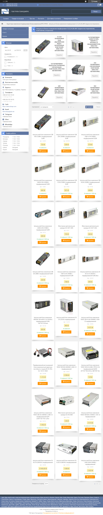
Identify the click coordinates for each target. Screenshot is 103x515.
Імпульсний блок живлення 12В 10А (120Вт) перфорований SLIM (43, 136)
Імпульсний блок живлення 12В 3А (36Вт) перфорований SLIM (43, 272)
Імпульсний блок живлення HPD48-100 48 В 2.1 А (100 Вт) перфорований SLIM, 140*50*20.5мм (43, 320)
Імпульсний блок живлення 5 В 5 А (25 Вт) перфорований (67, 318)
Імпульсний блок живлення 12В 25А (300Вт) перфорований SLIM (66, 136)
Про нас (32, 18)
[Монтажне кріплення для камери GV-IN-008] (66, 400)
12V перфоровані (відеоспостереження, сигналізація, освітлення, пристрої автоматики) (57, 67)
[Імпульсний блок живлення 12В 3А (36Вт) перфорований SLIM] (43, 259)
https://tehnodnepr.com (9, 106)
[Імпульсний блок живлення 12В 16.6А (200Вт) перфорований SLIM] (90, 168)
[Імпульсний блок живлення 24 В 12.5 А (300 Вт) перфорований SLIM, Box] (90, 259)
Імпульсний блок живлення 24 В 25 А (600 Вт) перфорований (43, 461)
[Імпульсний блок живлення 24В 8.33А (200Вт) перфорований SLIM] (43, 168)
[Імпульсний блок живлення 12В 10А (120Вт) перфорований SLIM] (43, 122)
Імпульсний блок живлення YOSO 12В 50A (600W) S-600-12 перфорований (66, 367)
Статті (4, 32)
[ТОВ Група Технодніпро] (5, 11)
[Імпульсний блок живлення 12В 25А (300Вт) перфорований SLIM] (66, 122)
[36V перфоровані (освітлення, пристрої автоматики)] (78, 92)
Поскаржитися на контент (50, 513)
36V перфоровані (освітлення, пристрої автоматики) (95, 89)
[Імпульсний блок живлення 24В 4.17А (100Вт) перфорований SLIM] (90, 122)
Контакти (41, 18)
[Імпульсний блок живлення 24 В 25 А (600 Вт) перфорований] (43, 448)
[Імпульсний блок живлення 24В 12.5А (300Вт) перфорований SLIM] (66, 259)
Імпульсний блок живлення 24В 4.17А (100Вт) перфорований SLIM (90, 136)
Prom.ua (61, 509)
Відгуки (5, 36)
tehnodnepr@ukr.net (8, 111)
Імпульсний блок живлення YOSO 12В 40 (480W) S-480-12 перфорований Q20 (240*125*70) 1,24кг (43, 415)
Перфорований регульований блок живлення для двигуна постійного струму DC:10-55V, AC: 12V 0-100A (43, 368)
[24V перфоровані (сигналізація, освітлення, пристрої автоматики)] (78, 70)
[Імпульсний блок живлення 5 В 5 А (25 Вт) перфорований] (66, 305)
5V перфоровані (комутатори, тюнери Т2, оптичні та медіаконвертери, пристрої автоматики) (93, 42)
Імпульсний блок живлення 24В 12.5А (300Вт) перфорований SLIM (66, 273)
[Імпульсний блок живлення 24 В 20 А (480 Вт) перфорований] (66, 448)
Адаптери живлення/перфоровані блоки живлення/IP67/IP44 (27, 24)
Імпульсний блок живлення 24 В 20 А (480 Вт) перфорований (66, 461)
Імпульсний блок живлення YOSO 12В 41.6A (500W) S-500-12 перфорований (90, 319)
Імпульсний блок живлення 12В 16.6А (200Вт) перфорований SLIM (90, 182)
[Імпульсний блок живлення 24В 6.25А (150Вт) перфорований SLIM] (43, 213)
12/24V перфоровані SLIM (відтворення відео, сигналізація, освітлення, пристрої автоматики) (59, 43)
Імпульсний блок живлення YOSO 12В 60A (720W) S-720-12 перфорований (90, 414)
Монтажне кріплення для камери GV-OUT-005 (66, 227)
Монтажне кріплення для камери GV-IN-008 (66, 414)
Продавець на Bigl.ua (51, 511)
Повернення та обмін (71, 18)
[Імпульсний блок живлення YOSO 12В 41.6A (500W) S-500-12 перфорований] (90, 305)
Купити (43, 151)
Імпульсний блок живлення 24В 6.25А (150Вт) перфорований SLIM (43, 228)
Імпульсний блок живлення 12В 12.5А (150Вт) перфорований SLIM (66, 182)
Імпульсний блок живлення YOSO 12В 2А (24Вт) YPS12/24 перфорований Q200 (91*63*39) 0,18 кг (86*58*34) (90, 368)
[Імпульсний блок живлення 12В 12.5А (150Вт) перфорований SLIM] (66, 168)
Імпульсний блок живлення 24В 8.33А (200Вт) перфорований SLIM (43, 182)
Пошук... (96, 11)
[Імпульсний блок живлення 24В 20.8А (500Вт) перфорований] (90, 448)
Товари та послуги (18, 18)
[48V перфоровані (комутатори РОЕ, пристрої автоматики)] (43, 92)
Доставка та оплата (54, 18)
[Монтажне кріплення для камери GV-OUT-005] (66, 213)
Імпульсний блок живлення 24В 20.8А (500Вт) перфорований (90, 462)
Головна (6, 18)
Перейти (59, 55)
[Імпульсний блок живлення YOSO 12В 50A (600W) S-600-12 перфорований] (66, 352)
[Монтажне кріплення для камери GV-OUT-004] (90, 213)
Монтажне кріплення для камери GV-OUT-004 (90, 227)
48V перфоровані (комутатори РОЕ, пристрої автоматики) (59, 89)
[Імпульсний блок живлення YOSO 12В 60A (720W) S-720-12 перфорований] (90, 400)
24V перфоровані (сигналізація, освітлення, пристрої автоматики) (95, 67)
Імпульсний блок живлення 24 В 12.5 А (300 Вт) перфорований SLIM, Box (90, 273)
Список (98, 107)
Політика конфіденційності (66, 513)
